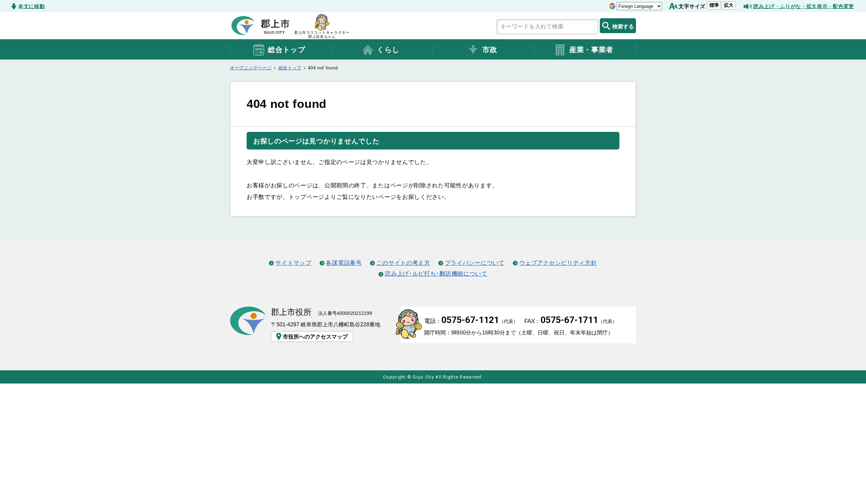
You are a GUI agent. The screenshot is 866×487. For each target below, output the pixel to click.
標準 (714, 5)
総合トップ (286, 50)
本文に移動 (31, 6)
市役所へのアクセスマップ (315, 336)
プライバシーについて (475, 262)
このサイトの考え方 (403, 262)
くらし (388, 50)
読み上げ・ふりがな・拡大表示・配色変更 (803, 6)
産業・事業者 (591, 50)
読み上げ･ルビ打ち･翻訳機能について (436, 273)
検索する (623, 26)
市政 (489, 50)
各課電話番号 (344, 262)
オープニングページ (251, 67)
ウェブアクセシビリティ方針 (558, 262)
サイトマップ (293, 262)
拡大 (728, 5)
